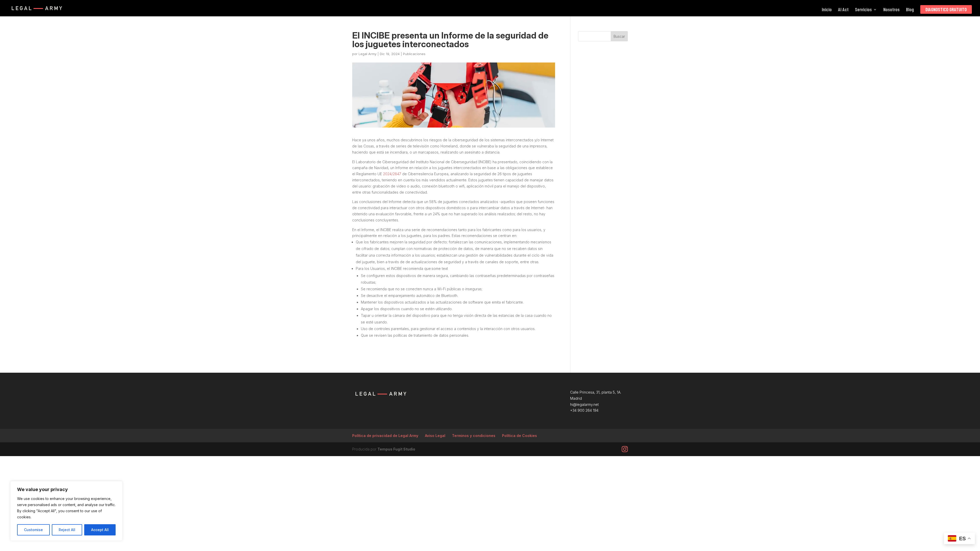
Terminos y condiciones (473, 435)
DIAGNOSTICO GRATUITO (946, 9)
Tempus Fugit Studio (396, 449)
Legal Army (367, 54)
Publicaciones (414, 54)
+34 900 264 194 (584, 410)
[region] (66, 511)
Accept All (100, 530)
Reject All (67, 530)
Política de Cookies (519, 435)
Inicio (827, 10)
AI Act (843, 10)
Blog (910, 10)
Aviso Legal (435, 435)
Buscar (619, 36)
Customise (33, 530)
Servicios (863, 10)
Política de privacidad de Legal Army (385, 435)
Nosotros (891, 10)
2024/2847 (392, 174)
